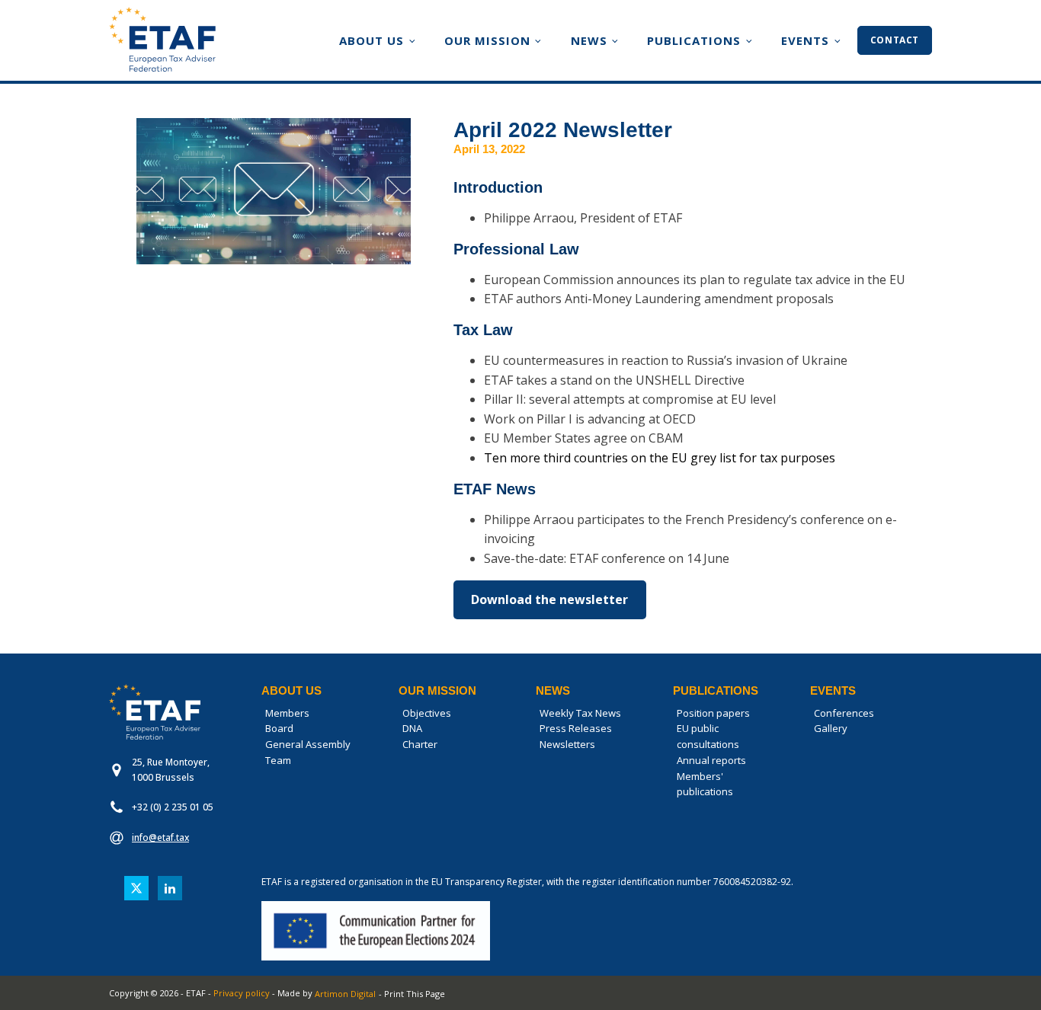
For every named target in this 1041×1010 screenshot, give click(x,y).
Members (287, 713)
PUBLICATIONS (694, 40)
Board (279, 728)
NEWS (589, 40)
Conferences (844, 713)
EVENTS (805, 40)
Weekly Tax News (580, 713)
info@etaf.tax (160, 837)
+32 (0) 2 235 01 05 (172, 807)
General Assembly (308, 744)
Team (278, 760)
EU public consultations (708, 736)
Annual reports (711, 760)
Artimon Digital (345, 993)
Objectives (426, 713)
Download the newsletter (549, 599)
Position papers (713, 713)
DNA (412, 728)
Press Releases (576, 728)
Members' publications (705, 784)
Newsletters (567, 744)
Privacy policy (241, 993)
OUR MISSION (487, 40)
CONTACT (894, 40)
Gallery (830, 728)
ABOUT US (371, 40)
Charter (419, 744)
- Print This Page (412, 993)
